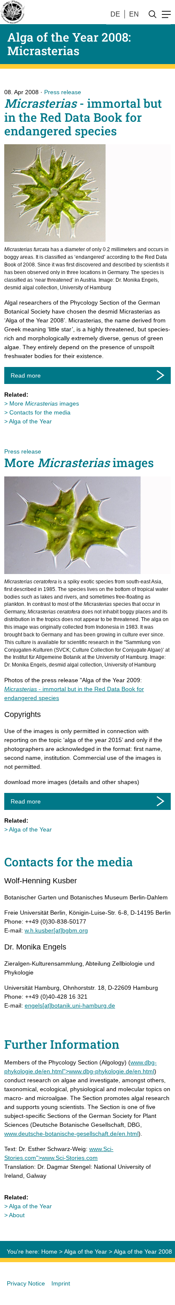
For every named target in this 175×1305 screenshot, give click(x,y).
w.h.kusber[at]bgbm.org (56, 930)
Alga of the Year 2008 (143, 1251)
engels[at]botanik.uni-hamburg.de (70, 1005)
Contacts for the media (40, 412)
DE (115, 14)
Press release (62, 92)
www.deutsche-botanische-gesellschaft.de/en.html (71, 1133)
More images (44, 403)
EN (134, 14)
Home (49, 1251)
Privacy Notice (26, 1283)
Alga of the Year (30, 421)
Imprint (60, 1283)
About (17, 1215)
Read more (26, 375)
